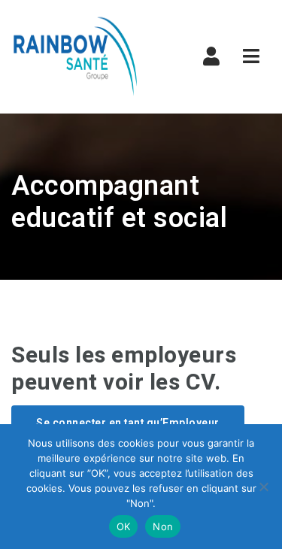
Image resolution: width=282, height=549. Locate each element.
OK (124, 526)
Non (163, 526)
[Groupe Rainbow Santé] (75, 56)
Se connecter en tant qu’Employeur (128, 423)
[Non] (263, 486)
